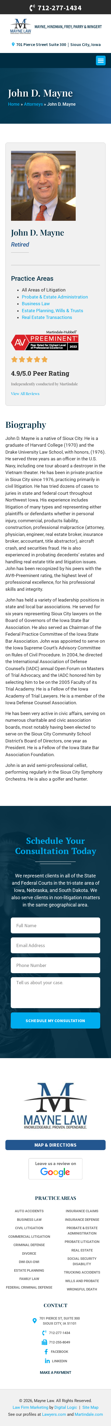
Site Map (90, 1407)
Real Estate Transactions (47, 317)
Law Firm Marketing (30, 1407)
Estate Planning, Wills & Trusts (52, 310)
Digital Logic (65, 1407)
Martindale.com (89, 1414)
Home (14, 104)
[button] (101, 60)
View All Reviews (25, 393)
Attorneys (33, 104)
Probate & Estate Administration (55, 297)
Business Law (36, 303)
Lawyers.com (54, 1414)
